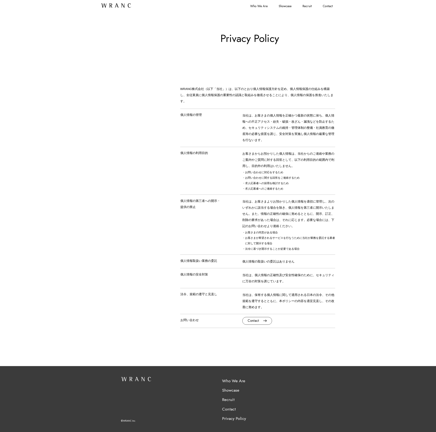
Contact (328, 6)
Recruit (307, 6)
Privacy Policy (234, 418)
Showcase (285, 6)
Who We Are (259, 6)
